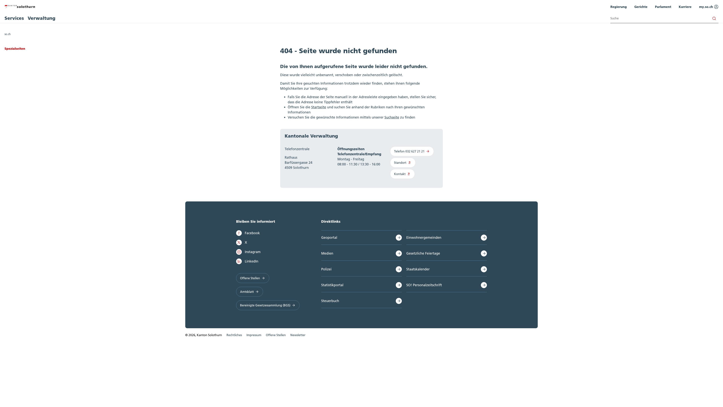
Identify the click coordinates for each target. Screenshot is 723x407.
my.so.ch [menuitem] (706, 7)
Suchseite (391, 117)
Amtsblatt (247, 292)
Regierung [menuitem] (618, 7)
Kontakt (400, 174)
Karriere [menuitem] (685, 7)
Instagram (253, 252)
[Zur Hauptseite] (20, 6)
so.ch (8, 34)
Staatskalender (418, 269)
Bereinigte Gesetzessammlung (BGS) (265, 305)
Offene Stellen (250, 278)
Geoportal (329, 237)
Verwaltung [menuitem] (41, 18)
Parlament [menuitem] (663, 7)
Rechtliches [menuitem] (234, 335)
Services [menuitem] (14, 18)
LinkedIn (251, 261)
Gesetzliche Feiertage (423, 253)
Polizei (326, 269)
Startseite (318, 107)
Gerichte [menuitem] (640, 7)
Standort (400, 162)
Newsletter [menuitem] (297, 335)
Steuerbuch (330, 301)
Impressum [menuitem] (253, 335)
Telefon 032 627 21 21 (409, 151)
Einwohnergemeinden (423, 237)
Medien (327, 253)
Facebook (252, 233)
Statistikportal (332, 285)
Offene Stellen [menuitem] (276, 335)
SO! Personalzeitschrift (424, 285)
